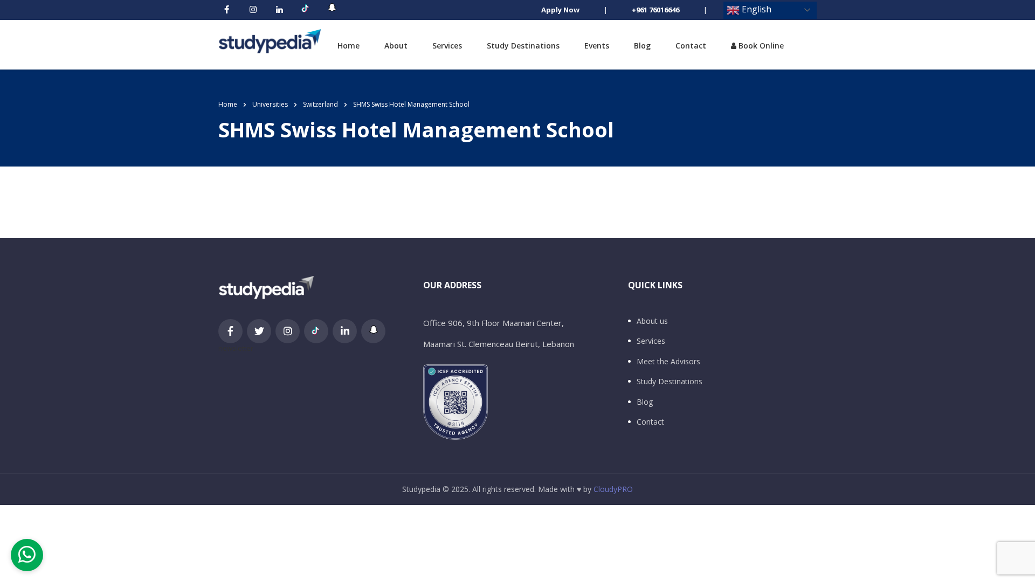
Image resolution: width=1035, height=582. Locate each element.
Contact (690, 45)
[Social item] (226, 10)
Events (596, 45)
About (396, 45)
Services (447, 45)
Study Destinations (523, 45)
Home (348, 45)
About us (652, 321)
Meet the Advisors (668, 361)
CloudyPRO (613, 489)
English (755, 9)
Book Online (760, 45)
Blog (642, 45)
